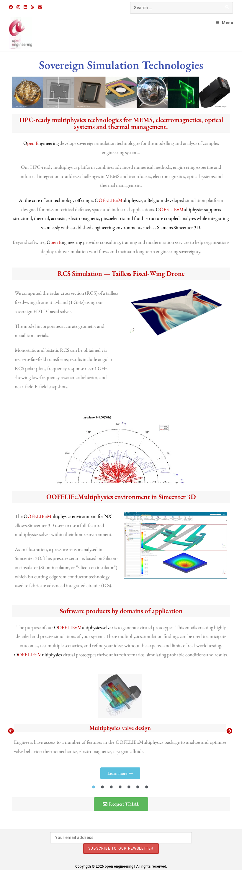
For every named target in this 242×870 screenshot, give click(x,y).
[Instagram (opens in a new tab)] (18, 7)
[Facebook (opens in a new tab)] (12, 7)
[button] (11, 731)
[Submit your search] (227, 7)
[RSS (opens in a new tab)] (32, 7)
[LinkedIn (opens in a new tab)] (25, 7)
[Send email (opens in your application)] (40, 7)
